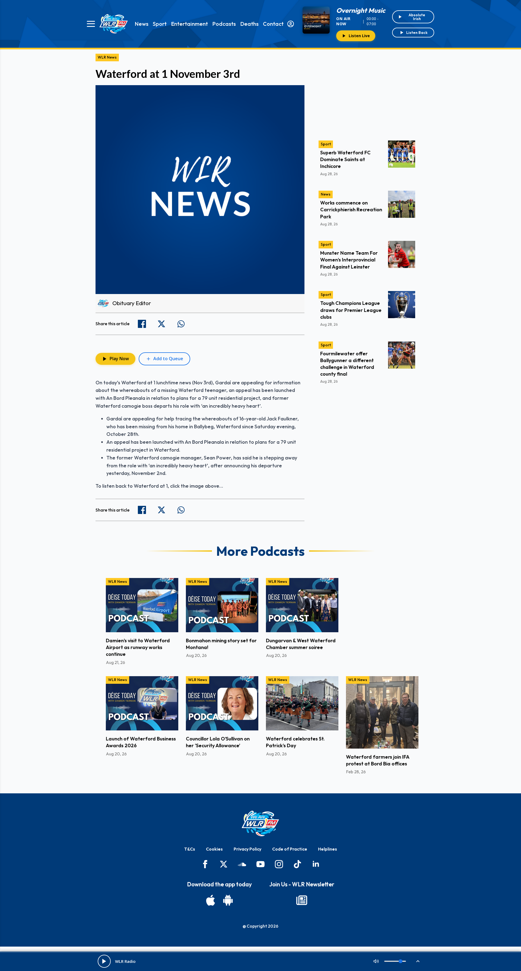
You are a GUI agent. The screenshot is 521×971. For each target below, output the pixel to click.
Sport (160, 23)
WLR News (107, 57)
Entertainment (189, 23)
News (141, 23)
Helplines (327, 849)
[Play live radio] (104, 961)
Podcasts (224, 23)
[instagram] (279, 864)
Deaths (249, 23)
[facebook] (205, 864)
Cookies (214, 849)
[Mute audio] (376, 961)
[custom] (242, 864)
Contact (273, 23)
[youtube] (260, 864)
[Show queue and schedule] (417, 961)
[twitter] (223, 864)
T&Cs (189, 849)
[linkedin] (315, 864)
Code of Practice (289, 849)
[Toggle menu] (91, 24)
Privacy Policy (247, 849)
